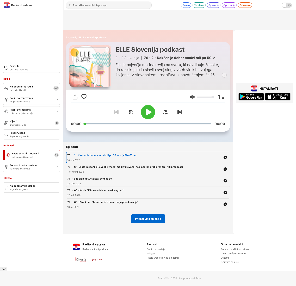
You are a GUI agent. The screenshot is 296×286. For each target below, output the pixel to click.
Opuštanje (229, 5)
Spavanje (213, 5)
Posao (186, 5)
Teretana (199, 5)
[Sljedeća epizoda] (179, 112)
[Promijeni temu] (287, 5)
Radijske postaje (156, 249)
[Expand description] (224, 75)
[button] (192, 96)
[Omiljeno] (84, 97)
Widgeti (151, 253)
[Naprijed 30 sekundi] (165, 112)
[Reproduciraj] (148, 112)
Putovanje (245, 5)
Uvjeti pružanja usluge (233, 253)
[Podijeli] (75, 97)
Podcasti (71, 37)
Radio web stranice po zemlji (163, 257)
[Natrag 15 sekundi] (131, 112)
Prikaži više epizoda (148, 218)
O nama (225, 257)
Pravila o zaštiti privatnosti (235, 249)
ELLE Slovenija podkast (92, 37)
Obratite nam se (230, 261)
